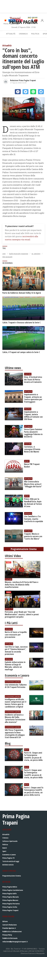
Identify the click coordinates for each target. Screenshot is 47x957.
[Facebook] (18, 91)
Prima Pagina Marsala (10, 897)
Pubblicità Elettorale (9, 938)
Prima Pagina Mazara (10, 900)
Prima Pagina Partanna (11, 903)
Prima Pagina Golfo (9, 893)
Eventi (4, 848)
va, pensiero (36, 254)
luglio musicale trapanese (18, 254)
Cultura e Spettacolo (9, 841)
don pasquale (7, 257)
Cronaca (23, 34)
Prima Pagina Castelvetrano (12, 890)
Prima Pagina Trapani (10, 910)
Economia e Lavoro (9, 854)
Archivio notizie (7, 865)
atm (4, 254)
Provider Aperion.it (9, 928)
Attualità (10, 34)
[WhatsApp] (33, 91)
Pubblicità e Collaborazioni (12, 931)
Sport (4, 851)
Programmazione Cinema (11, 876)
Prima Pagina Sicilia (9, 907)
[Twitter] (25, 91)
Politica (35, 34)
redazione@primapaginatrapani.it (15, 941)
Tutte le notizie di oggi (10, 861)
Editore (5, 921)
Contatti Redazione (9, 925)
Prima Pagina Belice (9, 887)
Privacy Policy (7, 935)
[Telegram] (41, 91)
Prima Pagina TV (8, 858)
